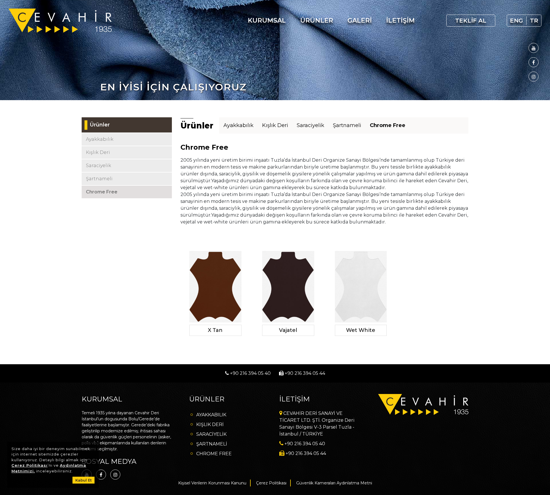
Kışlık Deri (275, 125)
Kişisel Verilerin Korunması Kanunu (212, 483)
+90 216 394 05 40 (250, 373)
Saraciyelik (310, 125)
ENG (516, 20)
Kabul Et (83, 480)
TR (534, 20)
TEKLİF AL (470, 20)
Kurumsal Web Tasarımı (454, 441)
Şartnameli (347, 125)
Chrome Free (387, 125)
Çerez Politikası (29, 465)
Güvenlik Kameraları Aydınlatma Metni (334, 483)
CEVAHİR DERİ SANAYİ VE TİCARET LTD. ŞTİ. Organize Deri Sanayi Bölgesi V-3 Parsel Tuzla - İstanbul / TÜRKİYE (317, 424)
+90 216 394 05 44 (304, 373)
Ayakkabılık (238, 125)
